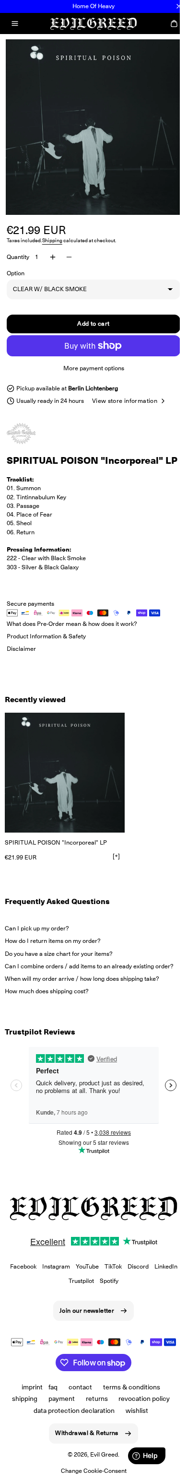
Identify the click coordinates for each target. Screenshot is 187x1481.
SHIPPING (21, 1404)
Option (15, 267)
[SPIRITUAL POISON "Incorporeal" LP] (65, 779)
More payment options (89, 362)
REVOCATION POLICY (140, 1404)
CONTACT (77, 1392)
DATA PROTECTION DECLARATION (70, 1416)
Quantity (18, 251)
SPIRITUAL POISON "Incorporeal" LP (56, 849)
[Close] (179, 6)
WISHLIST (133, 1416)
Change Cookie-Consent (90, 1476)
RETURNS (93, 1404)
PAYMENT (58, 1404)
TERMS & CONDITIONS (127, 1392)
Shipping (52, 234)
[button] (15, 23)
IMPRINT (28, 1392)
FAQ (49, 1392)
